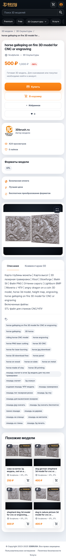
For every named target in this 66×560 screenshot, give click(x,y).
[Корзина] (53, 5)
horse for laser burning (16, 349)
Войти (61, 5)
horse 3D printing (36, 368)
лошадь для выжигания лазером (22, 399)
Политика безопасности (49, 550)
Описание (13, 265)
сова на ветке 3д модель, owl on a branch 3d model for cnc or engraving (17, 470)
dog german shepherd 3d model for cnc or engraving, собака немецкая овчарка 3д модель (46, 470)
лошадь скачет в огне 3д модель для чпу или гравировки (28, 374)
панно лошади (13, 411)
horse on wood (13, 361)
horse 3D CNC (39, 343)
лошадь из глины (14, 423)
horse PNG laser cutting (17, 343)
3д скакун (30, 380)
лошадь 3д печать (36, 423)
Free (20, 21)
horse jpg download (41, 349)
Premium (8, 21)
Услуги (55, 21)
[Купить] (28, 480)
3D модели (7, 31)
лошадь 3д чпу (44, 393)
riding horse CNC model (17, 337)
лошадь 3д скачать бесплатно (44, 405)
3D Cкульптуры (24, 31)
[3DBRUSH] (25, 5)
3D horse (29, 331)
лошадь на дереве (33, 411)
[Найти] (61, 12)
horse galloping (13, 331)
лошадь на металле (37, 417)
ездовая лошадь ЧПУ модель (20, 387)
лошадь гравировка (48, 387)
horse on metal (49, 361)
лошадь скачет (13, 380)
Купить (35, 86)
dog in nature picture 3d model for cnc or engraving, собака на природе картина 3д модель (47, 513)
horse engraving (40, 337)
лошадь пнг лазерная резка (19, 393)
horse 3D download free (17, 355)
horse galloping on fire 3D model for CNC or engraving (31, 325)
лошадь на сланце (15, 417)
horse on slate (31, 361)
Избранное (34, 105)
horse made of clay (15, 368)
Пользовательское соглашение (20, 550)
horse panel (38, 355)
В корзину (35, 96)
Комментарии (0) (35, 265)
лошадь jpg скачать (15, 405)
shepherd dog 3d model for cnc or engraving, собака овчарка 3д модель (18, 513)
